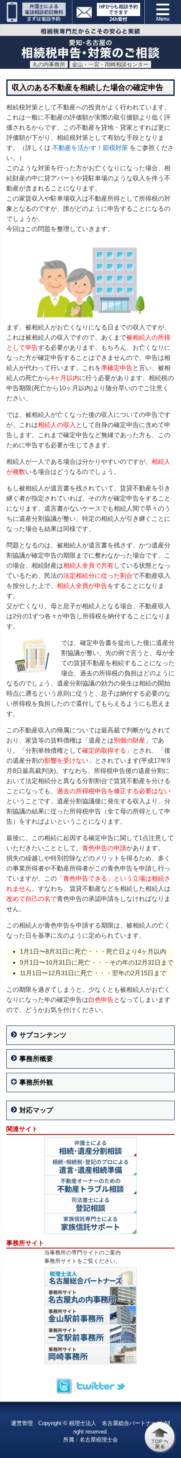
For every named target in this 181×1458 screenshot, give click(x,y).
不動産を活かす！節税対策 (90, 147)
